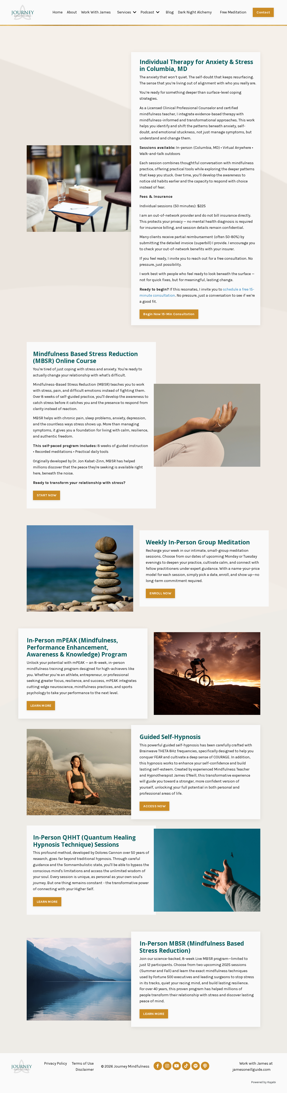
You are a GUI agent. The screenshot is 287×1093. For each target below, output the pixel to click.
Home (58, 12)
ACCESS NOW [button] (154, 806)
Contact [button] (263, 12)
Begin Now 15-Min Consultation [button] (168, 314)
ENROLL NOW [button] (160, 593)
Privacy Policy (55, 1063)
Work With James (96, 12)
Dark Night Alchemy (195, 12)
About (72, 12)
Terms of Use (83, 1063)
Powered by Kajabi (263, 1082)
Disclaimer (85, 1069)
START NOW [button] (46, 495)
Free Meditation (233, 12)
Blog (170, 12)
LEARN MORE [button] (40, 706)
